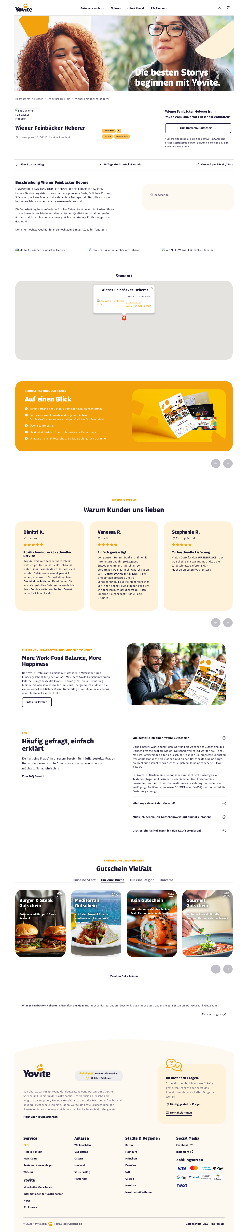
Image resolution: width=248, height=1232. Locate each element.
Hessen (39, 98)
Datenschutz (193, 1223)
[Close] (152, 288)
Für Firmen (30, 1207)
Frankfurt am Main (58, 98)
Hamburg (131, 1151)
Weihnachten (82, 1145)
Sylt (127, 1171)
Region (142, 880)
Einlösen (116, 8)
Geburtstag (81, 1151)
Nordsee (130, 1185)
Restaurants (22, 98)
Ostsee (129, 1178)
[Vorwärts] (228, 463)
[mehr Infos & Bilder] (110, 302)
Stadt (84, 880)
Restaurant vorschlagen (38, 1165)
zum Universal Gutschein (196, 128)
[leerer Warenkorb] (228, 7)
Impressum (218, 1223)
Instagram (183, 1151)
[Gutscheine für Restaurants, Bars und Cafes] (23, 7)
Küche (113, 880)
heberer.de (161, 195)
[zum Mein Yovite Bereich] (219, 7)
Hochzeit (80, 1165)
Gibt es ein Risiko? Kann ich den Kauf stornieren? (167, 830)
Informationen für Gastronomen (43, 1193)
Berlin (129, 1145)
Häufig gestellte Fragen (185, 1104)
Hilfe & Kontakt (136, 8)
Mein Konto (30, 1158)
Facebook (182, 1145)
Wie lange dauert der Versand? (154, 803)
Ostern (78, 1158)
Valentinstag (82, 1171)
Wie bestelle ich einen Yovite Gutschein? (161, 738)
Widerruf (29, 1171)
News (26, 1200)
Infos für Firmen (36, 702)
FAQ (26, 1145)
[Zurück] (215, 463)
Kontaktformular (180, 1112)
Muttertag (80, 1178)
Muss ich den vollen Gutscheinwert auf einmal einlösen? (172, 817)
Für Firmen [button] (158, 8)
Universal (167, 880)
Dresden (130, 1165)
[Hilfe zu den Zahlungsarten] (200, 1176)
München (131, 1158)
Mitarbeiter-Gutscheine (37, 1187)
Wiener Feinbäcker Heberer (125, 290)
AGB (206, 1223)
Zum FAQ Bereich (33, 776)
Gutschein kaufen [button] (91, 8)
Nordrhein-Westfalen (138, 1192)
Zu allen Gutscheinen (124, 976)
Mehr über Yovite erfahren (40, 1116)
